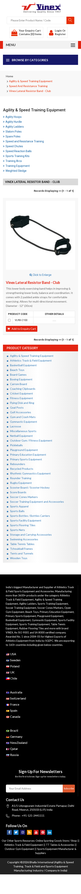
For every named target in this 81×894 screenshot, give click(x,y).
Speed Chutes (14, 146)
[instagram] (22, 832)
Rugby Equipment (20, 482)
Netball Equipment (20, 435)
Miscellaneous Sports (22, 431)
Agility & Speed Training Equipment (30, 81)
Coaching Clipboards (21, 388)
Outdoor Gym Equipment (19, 848)
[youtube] (36, 832)
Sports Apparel (18, 506)
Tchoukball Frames (20, 548)
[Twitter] (16, 832)
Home (9, 76)
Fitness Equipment (20, 398)
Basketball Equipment (22, 365)
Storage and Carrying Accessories (30, 534)
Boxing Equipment (20, 379)
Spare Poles (13, 136)
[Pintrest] (42, 832)
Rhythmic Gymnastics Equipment (29, 473)
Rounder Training (19, 478)
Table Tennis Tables (21, 544)
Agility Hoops (14, 116)
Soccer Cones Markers (23, 497)
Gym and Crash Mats (22, 417)
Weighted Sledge (16, 170)
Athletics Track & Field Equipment (30, 360)
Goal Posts (16, 407)
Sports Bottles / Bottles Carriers (29, 515)
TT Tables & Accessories (60, 844)
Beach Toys (16, 370)
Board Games (17, 374)
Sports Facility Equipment (24, 520)
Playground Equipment (23, 450)
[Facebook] (9, 832)
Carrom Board (17, 384)
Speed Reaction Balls (19, 151)
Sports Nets (16, 529)
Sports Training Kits (17, 156)
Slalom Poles (14, 131)
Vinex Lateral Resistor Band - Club (30, 91)
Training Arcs (14, 161)
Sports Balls (16, 511)
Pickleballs (15, 445)
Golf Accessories (19, 412)
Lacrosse (14, 426)
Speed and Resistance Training (28, 86)
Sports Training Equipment (53, 603)
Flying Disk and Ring (21, 402)
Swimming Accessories (23, 539)
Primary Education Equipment (27, 454)
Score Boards (17, 492)
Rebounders (16, 464)
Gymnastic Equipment (22, 421)
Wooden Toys (17, 558)
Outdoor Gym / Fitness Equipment (30, 440)
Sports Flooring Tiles (21, 525)
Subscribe (69, 788)
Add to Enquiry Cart (23, 328)
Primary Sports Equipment (25, 459)
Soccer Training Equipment (21, 607)
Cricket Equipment (20, 393)
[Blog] (29, 832)
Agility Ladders (15, 126)
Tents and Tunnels (20, 553)
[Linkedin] (49, 832)
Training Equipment (18, 165)
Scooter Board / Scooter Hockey (29, 487)
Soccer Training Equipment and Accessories (36, 501)
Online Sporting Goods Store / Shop (56, 840)
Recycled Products (20, 468)
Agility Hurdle (14, 121)
